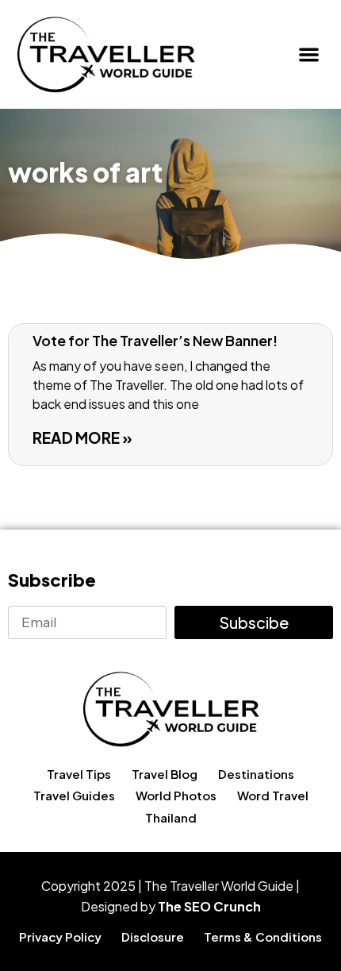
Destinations (256, 773)
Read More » (82, 437)
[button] (309, 54)
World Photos (176, 795)
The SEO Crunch (209, 906)
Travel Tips (79, 773)
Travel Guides (74, 795)
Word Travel (272, 795)
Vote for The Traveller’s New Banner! (155, 340)
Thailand (171, 817)
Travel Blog (164, 773)
